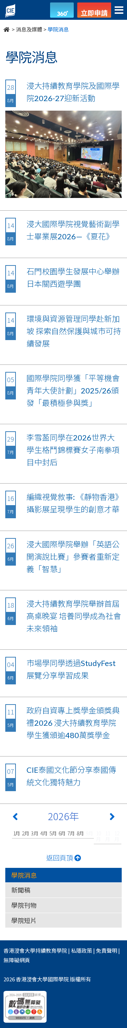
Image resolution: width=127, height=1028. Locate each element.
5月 (53, 833)
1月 (16, 833)
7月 (71, 833)
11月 (107, 836)
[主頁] (7, 29)
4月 (44, 833)
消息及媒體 (29, 29)
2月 (25, 833)
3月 (34, 833)
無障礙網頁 (17, 960)
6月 (62, 833)
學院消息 (24, 875)
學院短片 (24, 920)
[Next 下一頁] (112, 818)
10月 (98, 836)
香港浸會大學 (19, 950)
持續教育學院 (51, 950)
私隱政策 (81, 950)
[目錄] (119, 10)
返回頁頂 (60, 857)
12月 (116, 836)
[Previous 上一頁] (15, 818)
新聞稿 (20, 889)
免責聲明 (106, 950)
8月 (80, 833)
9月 (89, 833)
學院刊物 (24, 905)
